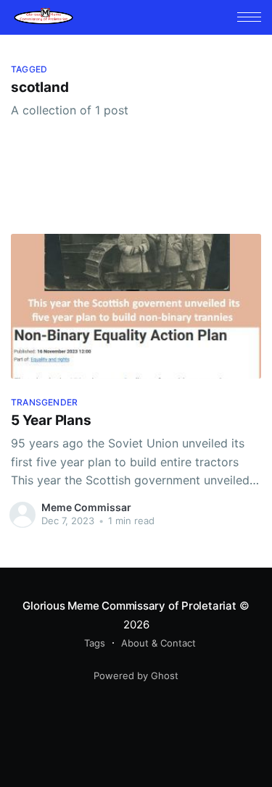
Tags (94, 643)
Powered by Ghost (136, 675)
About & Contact (158, 643)
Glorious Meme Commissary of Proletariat (129, 606)
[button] (249, 17)
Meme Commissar (86, 507)
